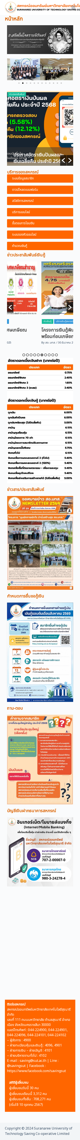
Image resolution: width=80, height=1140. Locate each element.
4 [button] (34, 355)
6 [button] (42, 355)
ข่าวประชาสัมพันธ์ (16, 94)
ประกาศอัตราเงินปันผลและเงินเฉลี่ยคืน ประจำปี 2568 (38, 158)
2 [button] (27, 355)
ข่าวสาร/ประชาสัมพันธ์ (25, 489)
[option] (40, 128)
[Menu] (73, 7)
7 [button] (45, 355)
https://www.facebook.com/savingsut (36, 1071)
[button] (19, 83)
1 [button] (23, 355)
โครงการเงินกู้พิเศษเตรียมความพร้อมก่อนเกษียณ (39, 333)
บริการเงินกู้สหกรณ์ (32, 321)
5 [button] (38, 355)
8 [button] (49, 355)
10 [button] (56, 355)
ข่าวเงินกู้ (15, 321)
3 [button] (31, 355)
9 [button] (52, 355)
